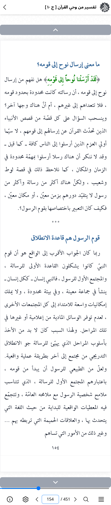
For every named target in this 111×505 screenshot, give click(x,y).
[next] (55, 482)
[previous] (37, 499)
